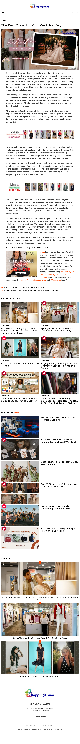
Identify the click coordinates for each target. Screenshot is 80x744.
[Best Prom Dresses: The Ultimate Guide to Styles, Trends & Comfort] (20, 383)
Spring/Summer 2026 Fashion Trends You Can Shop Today (57, 329)
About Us (27, 729)
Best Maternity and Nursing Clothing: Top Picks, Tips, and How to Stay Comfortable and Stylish (59, 400)
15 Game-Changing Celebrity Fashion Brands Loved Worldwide (59, 440)
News (16, 413)
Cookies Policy (47, 729)
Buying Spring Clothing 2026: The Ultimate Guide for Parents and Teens (59, 365)
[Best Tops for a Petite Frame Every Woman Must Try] (20, 471)
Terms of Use (58, 729)
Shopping (5, 325)
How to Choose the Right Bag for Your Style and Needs (58, 529)
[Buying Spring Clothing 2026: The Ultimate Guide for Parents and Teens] (60, 347)
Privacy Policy (36, 729)
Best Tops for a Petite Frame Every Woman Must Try (59, 463)
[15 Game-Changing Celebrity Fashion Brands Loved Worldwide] (20, 449)
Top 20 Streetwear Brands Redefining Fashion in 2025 (55, 507)
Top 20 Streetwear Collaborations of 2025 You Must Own (59, 485)
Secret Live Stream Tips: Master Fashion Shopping (58, 418)
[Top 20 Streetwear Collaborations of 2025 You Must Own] (20, 493)
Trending (44, 303)
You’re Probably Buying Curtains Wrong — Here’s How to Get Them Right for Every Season (19, 330)
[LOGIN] (78, 12)
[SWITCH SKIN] (73, 12)
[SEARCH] (75, 12)
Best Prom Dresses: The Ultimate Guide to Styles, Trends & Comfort (19, 399)
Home (20, 729)
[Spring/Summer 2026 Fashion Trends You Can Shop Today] (60, 312)
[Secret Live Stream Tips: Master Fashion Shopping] (20, 427)
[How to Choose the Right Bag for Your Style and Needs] (20, 538)
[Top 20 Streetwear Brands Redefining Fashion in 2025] (20, 515)
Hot (4, 338)
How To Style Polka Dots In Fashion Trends (20, 364)
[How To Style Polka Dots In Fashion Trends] (20, 347)
